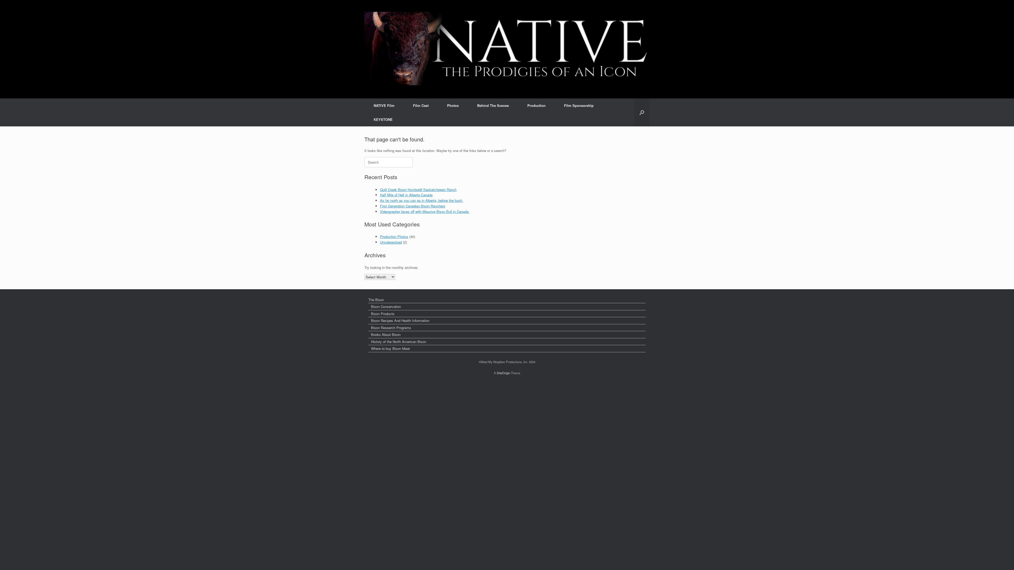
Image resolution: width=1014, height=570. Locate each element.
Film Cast (421, 105)
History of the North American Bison (398, 341)
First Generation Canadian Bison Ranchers (412, 205)
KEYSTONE (383, 119)
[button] (642, 112)
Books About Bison (386, 334)
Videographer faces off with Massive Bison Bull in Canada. (425, 211)
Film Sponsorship (579, 105)
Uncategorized (391, 242)
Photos (453, 105)
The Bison (376, 299)
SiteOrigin (503, 373)
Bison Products (383, 313)
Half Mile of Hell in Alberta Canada (406, 194)
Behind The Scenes (493, 105)
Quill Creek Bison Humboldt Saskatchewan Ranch (418, 189)
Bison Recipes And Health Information (400, 320)
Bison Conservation (386, 306)
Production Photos (394, 236)
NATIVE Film (384, 105)
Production (536, 105)
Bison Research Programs (391, 327)
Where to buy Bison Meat (390, 348)
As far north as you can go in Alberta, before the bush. (421, 200)
